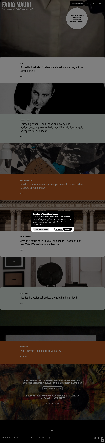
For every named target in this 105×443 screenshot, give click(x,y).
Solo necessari (59, 229)
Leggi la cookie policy (38, 224)
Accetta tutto (67, 229)
